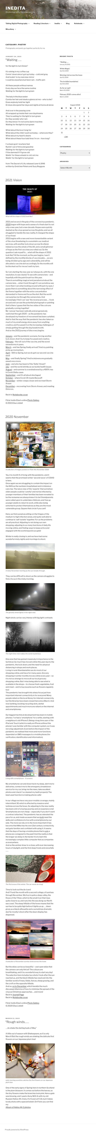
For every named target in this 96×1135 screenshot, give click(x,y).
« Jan (66, 137)
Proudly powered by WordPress (16, 1130)
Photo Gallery (33, 400)
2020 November (17, 417)
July (7, 367)
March (8, 347)
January (9, 336)
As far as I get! (65, 88)
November (10, 381)
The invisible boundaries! (69, 81)
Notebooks (78, 23)
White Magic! (65, 69)
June (8, 364)
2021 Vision (13, 180)
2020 (8, 224)
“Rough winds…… (17, 1022)
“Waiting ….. (13, 60)
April (8, 353)
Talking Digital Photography (17, 23)
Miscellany (10, 29)
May (7, 358)
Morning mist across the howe (71, 75)
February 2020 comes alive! (70, 94)
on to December (19, 986)
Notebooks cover (20, 395)
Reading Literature (41, 23)
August (9, 369)
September (10, 375)
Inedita (16, 8)
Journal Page (18, 995)
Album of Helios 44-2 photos (18, 1107)
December (10, 386)
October (9, 378)
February (9, 342)
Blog (68, 23)
